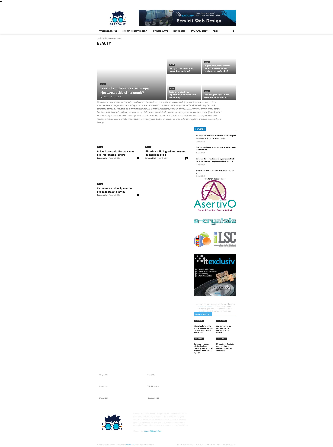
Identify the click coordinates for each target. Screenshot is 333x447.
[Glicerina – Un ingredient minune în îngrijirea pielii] (166, 137)
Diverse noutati (199, 321)
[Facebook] (234, 4)
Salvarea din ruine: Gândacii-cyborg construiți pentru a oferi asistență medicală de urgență (215, 160)
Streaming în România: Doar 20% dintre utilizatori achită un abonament (225, 347)
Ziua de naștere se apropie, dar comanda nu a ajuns (215, 172)
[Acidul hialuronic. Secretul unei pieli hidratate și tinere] (118, 137)
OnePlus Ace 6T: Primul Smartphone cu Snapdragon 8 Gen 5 (164, 394)
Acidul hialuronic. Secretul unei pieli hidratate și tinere (115, 153)
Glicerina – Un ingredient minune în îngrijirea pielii (165, 153)
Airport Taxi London (205, 306)
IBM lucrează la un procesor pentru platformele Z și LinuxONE (216, 149)
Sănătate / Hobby (109, 38)
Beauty (103, 84)
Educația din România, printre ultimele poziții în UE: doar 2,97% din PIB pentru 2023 (216, 137)
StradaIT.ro (130, 445)
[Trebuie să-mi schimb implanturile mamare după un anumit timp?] (184, 87)
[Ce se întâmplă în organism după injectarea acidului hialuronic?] (131, 74)
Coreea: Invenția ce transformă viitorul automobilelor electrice (164, 371)
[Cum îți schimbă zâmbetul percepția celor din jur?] (184, 61)
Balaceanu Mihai (102, 158)
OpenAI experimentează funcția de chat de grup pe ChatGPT (168, 382)
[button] (233, 31)
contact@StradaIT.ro (152, 431)
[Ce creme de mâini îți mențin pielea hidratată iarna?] (118, 174)
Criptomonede (204, 311)
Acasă (99, 38)
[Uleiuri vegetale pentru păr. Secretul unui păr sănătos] (219, 87)
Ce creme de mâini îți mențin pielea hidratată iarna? (114, 190)
